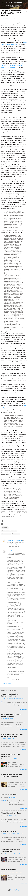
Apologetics (5, 527)
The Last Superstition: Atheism (11, 813)
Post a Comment (7, 683)
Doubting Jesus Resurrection (9, 531)
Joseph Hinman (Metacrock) (14, 540)
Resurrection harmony (8, 869)
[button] (26, 11)
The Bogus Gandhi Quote (9, 795)
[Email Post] (2, 524)
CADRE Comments (14, 3)
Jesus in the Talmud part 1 (9, 831)
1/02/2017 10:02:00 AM (13, 679)
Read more (23, 709)
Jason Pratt (10, 551)
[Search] (26, 3)
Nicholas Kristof (6, 534)
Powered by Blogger (15, 890)
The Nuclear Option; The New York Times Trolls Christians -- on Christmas (12, 65)
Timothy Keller (16, 534)
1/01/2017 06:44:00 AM (13, 546)
